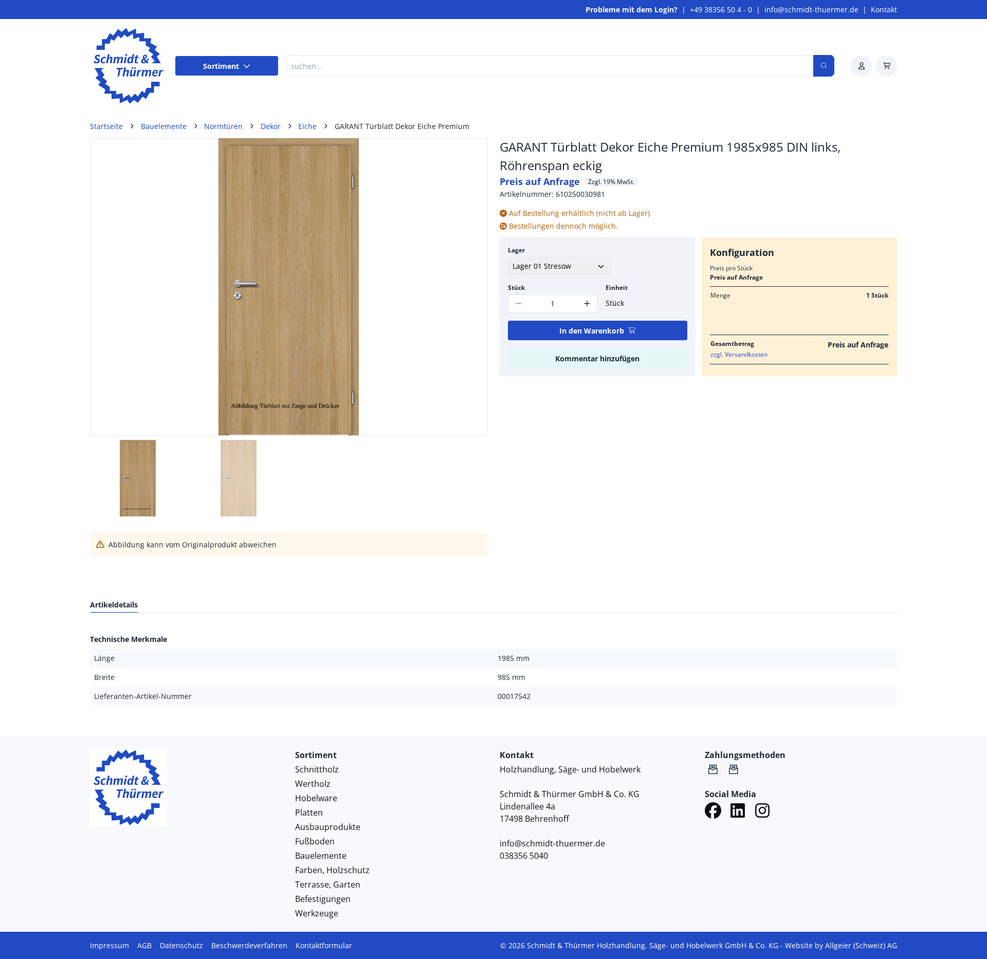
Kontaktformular (324, 945)
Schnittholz (317, 769)
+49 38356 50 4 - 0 (721, 9)
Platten (309, 812)
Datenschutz (181, 945)
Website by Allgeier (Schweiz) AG (841, 945)
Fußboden (315, 841)
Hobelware (316, 798)
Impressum (109, 945)
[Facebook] (713, 812)
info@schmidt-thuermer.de (811, 9)
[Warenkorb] (886, 66)
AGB (144, 945)
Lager (516, 250)
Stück (516, 287)
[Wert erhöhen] (586, 303)
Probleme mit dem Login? (632, 9)
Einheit (617, 287)
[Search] (823, 66)
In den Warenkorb (591, 331)
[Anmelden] (861, 66)
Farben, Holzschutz (332, 870)
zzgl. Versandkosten (738, 354)
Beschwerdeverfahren (249, 945)
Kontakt (884, 9)
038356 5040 (524, 855)
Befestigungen (323, 899)
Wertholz (313, 783)
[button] (468, 287)
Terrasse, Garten (327, 884)
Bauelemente (320, 855)
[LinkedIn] (737, 812)
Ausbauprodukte (327, 827)
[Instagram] (762, 812)
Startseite (106, 126)
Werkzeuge (316, 913)
